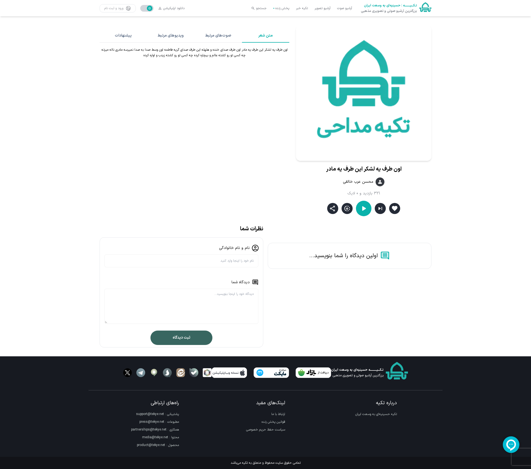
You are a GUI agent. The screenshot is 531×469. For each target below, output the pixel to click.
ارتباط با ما (278, 414)
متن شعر (265, 35)
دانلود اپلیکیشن (173, 8)
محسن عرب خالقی (358, 182)
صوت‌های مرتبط (218, 35)
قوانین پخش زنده (273, 421)
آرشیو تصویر (322, 8)
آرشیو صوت (344, 8)
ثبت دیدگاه (181, 338)
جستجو (261, 8)
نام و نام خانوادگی (234, 248)
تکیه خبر (302, 8)
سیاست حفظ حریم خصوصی (265, 429)
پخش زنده (282, 8)
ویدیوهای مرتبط (171, 35)
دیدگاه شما (240, 282)
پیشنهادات (123, 35)
